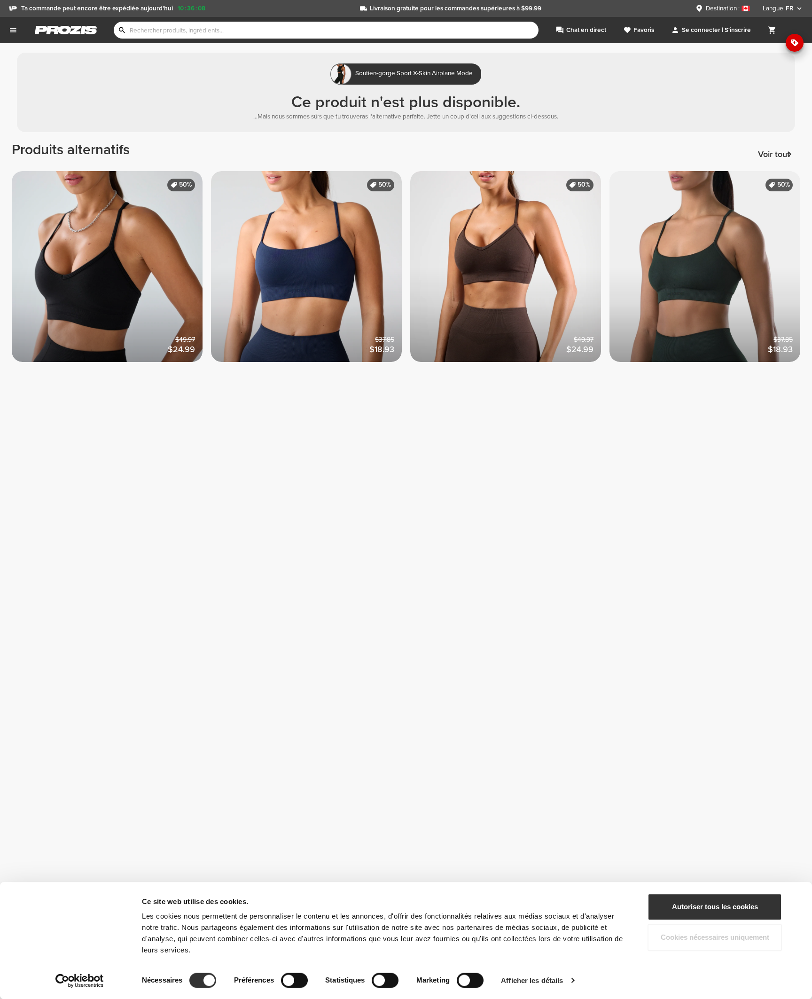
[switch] (294, 980)
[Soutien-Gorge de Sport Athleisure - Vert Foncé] (709, 270)
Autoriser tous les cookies (715, 907)
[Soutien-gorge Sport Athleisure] (310, 270)
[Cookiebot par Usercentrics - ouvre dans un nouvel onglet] (80, 981)
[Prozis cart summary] (772, 30)
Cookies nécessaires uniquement (715, 938)
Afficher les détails (532, 980)
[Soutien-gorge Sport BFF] (111, 270)
